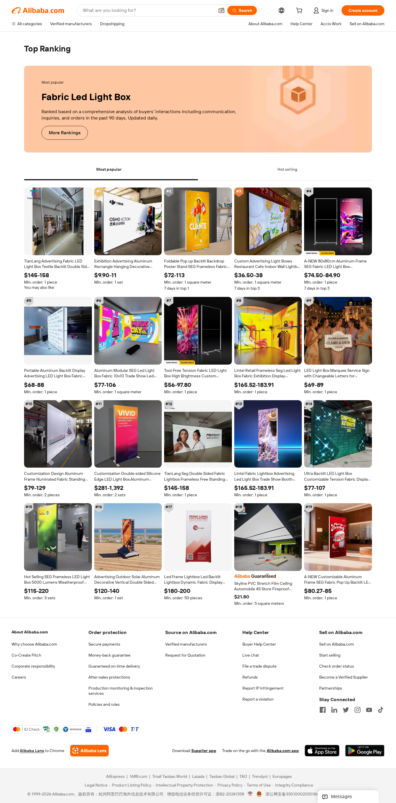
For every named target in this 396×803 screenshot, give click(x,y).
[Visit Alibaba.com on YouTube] (369, 709)
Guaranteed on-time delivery (114, 666)
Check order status (336, 666)
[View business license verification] (250, 794)
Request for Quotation (185, 655)
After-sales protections (109, 677)
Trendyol (260, 776)
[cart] (300, 11)
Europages (282, 776)
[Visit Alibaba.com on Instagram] (357, 709)
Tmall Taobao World (169, 776)
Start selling (329, 655)
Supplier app (203, 751)
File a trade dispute (259, 666)
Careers (19, 677)
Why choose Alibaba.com (34, 644)
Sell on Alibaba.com (336, 644)
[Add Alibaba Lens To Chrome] (89, 751)
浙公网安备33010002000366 (293, 794)
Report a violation (258, 699)
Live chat (250, 655)
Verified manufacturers (186, 644)
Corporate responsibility (33, 666)
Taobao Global (222, 776)
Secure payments (104, 644)
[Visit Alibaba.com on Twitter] (345, 709)
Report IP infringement (263, 688)
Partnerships (330, 688)
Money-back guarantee (109, 655)
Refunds (250, 677)
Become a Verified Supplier (343, 677)
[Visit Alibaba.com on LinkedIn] (334, 709)
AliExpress (115, 776)
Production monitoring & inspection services (120, 691)
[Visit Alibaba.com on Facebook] (322, 709)
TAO (243, 776)
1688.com (138, 776)
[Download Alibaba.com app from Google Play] (364, 751)
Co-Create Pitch (26, 655)
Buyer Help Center (259, 644)
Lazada (198, 776)
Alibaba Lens (32, 751)
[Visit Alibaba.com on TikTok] (380, 709)
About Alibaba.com (30, 632)
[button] (221, 10)
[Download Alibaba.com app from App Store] (322, 751)
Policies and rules (104, 704)
